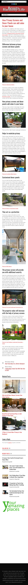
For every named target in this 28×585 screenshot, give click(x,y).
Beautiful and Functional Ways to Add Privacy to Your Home (12, 415)
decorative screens (6, 96)
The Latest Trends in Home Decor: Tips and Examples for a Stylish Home (17, 467)
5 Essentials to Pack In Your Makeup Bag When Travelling (16, 484)
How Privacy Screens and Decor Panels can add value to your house (13, 23)
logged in (10, 442)
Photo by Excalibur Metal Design (9, 174)
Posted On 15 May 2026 (14, 479)
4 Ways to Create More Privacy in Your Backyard (12, 433)
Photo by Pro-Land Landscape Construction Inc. (12, 307)
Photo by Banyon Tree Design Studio (10, 208)
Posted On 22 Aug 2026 (7, 461)
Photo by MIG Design (7, 266)
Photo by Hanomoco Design (8, 84)
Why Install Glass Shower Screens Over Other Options (12, 396)
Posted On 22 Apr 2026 (14, 487)
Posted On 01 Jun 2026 (14, 471)
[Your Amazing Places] (14, 512)
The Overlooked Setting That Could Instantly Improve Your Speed (16, 492)
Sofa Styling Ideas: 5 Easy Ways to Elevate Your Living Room (17, 476)
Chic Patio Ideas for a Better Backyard (14, 364)
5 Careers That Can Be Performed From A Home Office (12, 459)
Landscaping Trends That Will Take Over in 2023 (15, 369)
